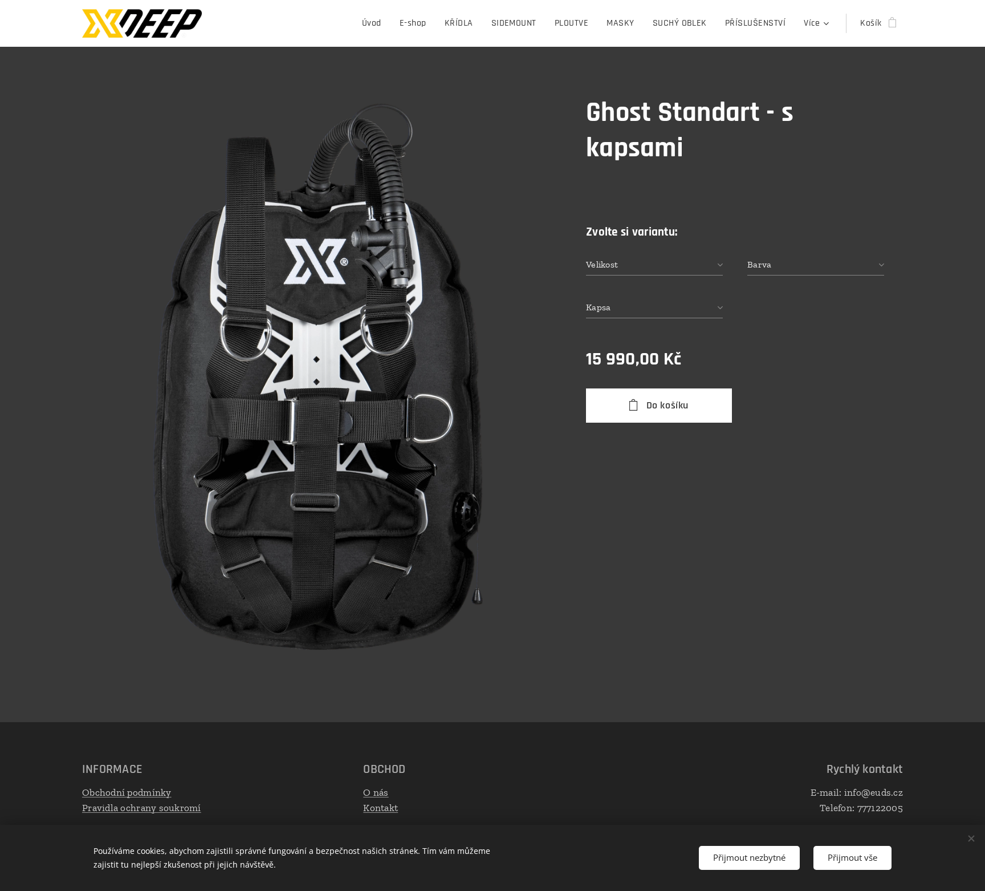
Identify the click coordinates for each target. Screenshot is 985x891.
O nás (375, 792)
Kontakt (380, 807)
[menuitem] (374, 23)
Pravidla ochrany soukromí (141, 807)
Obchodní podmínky (127, 792)
